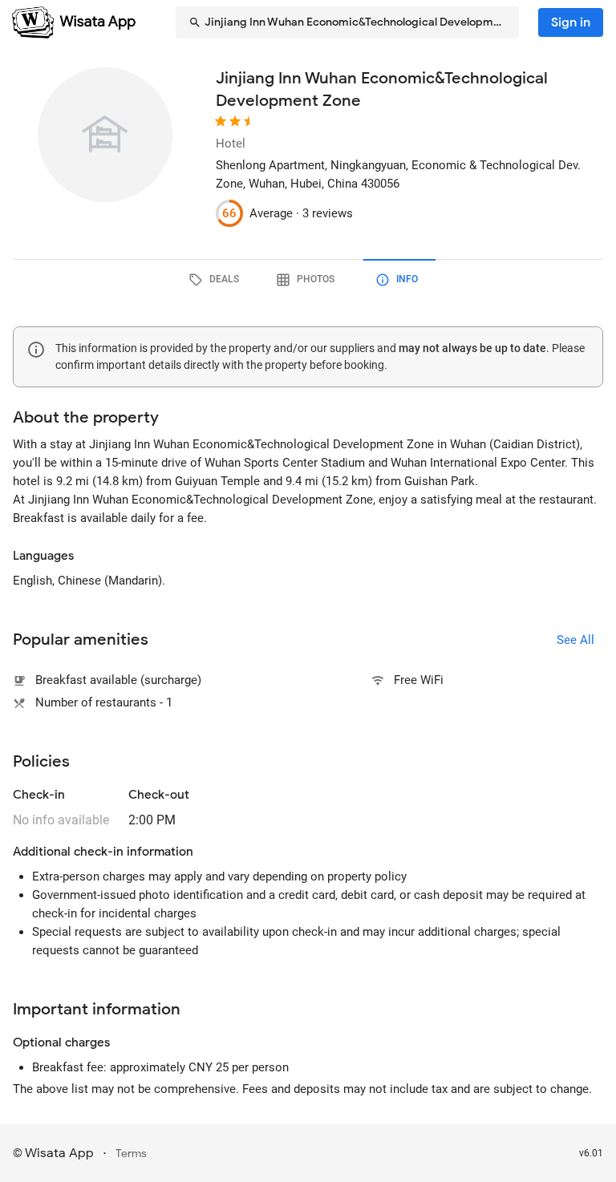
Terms (131, 1153)
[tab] (216, 280)
